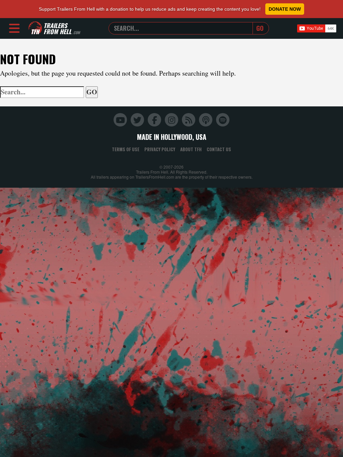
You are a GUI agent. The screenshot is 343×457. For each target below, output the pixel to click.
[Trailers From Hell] (35, 28)
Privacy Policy (159, 149)
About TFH (191, 149)
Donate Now (285, 9)
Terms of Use (125, 149)
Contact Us (219, 149)
